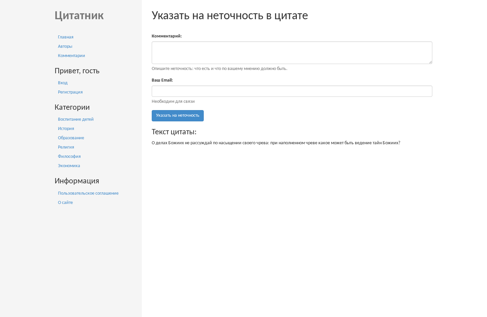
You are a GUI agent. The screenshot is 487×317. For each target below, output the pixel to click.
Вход (63, 83)
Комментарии (71, 55)
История (66, 128)
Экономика (69, 165)
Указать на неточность (177, 115)
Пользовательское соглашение (88, 193)
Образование (71, 138)
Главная (66, 37)
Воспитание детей (76, 119)
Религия (66, 147)
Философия (69, 156)
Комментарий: (167, 36)
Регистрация (70, 92)
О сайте (65, 202)
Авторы (65, 46)
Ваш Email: (162, 80)
